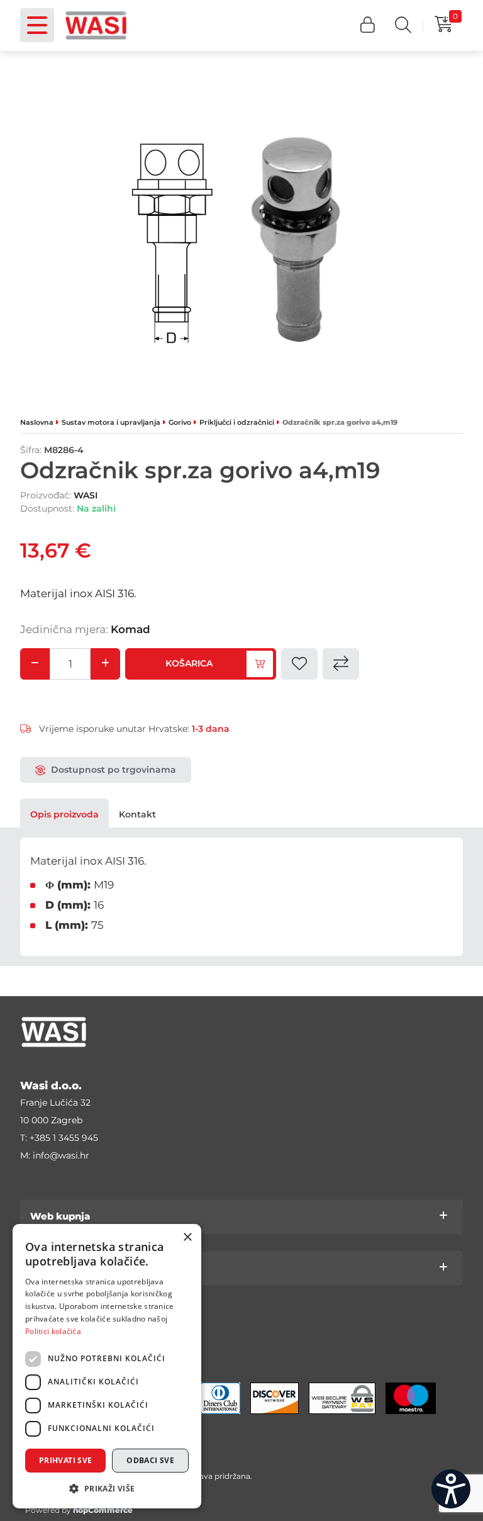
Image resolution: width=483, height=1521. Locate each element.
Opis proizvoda (64, 814)
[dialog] (107, 1366)
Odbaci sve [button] (150, 1460)
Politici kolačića (53, 1331)
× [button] (187, 1237)
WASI (85, 495)
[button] (367, 25)
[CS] (450, 1488)
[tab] (64, 814)
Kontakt (137, 814)
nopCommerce (103, 1510)
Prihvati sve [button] (65, 1460)
